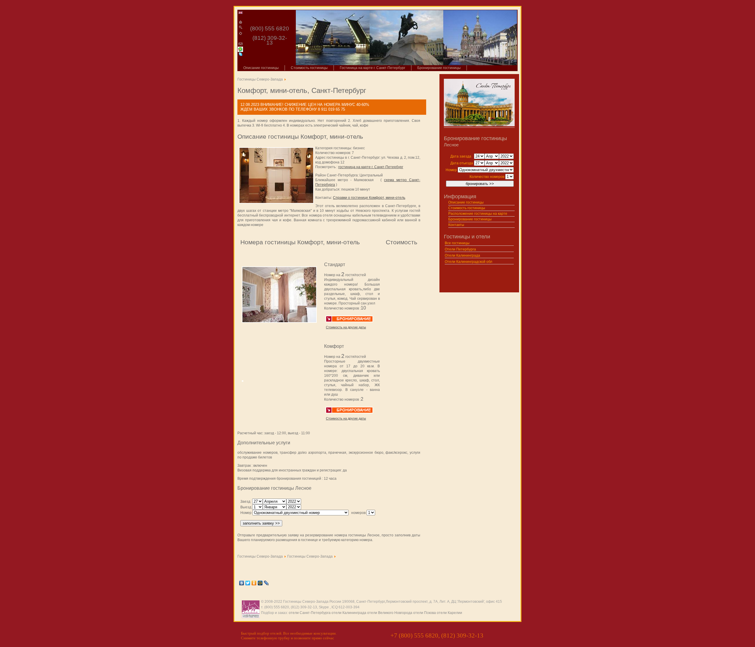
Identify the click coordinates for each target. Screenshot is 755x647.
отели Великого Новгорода (389, 613)
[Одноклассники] (254, 583)
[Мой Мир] (260, 583)
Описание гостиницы (261, 68)
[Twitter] (248, 583)
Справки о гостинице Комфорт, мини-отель (369, 198)
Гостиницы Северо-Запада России (312, 602)
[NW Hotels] (240, 12)
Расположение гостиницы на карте (477, 214)
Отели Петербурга (460, 249)
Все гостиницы (457, 243)
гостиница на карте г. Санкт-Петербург (370, 167)
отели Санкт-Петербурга (310, 613)
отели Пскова (424, 613)
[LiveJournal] (266, 583)
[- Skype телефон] (240, 54)
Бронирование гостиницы (439, 68)
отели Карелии (449, 613)
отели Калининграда (348, 613)
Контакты (456, 225)
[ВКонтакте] (242, 583)
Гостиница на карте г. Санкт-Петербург (372, 68)
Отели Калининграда (462, 255)
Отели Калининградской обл (468, 262)
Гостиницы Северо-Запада (260, 79)
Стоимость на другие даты (346, 327)
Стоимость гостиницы (309, 68)
